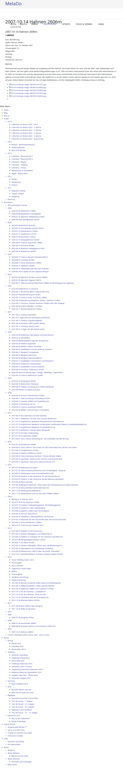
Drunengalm (17, 563)
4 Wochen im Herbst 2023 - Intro (25, 124)
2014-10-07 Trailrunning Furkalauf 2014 (27, 525)
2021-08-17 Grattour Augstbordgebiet (27, 320)
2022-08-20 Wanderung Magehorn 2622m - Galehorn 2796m (36, 300)
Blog (13, 24)
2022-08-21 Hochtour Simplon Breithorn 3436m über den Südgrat (38, 303)
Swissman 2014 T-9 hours (22, 666)
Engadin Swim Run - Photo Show (25, 675)
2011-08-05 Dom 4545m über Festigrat (27, 606)
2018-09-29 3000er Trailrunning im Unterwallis (30, 410)
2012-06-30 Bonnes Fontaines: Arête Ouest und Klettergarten (36, 583)
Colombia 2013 (17, 646)
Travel (34, 24)
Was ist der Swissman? (21, 718)
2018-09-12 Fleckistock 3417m (23, 404)
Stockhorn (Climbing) (20, 577)
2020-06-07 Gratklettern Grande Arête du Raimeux (32, 349)
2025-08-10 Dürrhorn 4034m (23, 245)
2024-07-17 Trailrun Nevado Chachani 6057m (30, 257)
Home (6, 110)
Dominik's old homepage (21, 762)
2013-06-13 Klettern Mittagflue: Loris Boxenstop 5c (32, 534)
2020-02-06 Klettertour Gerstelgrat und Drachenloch (33, 335)
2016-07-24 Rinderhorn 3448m (24, 444)
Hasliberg (15, 196)
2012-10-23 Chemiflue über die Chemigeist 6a (30, 597)
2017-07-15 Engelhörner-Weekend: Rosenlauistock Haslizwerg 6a (38, 421)
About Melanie (13, 753)
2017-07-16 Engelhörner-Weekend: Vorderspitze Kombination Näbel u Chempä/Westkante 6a (49, 424)
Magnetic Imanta (18, 191)
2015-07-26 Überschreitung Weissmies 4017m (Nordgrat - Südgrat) (38, 470)
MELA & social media (20, 756)
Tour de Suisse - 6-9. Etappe (23, 707)
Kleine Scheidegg (19, 721)
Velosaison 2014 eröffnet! (22, 710)
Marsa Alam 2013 (18, 649)
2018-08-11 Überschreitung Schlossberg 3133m (31, 398)
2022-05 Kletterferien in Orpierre (25, 289)
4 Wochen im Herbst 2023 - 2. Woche (26, 130)
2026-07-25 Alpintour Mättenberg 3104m (28, 217)
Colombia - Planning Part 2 (22, 159)
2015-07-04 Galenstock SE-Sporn (24, 467)
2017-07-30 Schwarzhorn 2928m (24, 436)
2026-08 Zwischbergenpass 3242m (25, 219)
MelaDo (13, 3)
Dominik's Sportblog (20, 655)
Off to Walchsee (18, 661)
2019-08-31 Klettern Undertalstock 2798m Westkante (33, 387)
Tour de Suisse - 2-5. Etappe (23, 704)
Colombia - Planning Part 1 (22, 156)
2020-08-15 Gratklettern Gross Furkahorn (28, 366)
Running (11, 681)
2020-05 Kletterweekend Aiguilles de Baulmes (30, 341)
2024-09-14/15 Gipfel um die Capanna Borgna (30, 271)
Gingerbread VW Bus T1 (17, 727)
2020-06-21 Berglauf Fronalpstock (25, 352)
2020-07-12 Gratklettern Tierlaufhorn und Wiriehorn (32, 361)
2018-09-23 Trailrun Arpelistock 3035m (27, 407)
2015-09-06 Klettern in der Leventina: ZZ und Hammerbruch (36, 476)
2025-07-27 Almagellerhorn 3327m (25, 240)
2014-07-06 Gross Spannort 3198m (25, 502)
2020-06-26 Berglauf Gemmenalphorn (27, 358)
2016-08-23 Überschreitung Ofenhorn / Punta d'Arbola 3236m (36, 456)
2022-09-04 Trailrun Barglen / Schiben (27, 306)
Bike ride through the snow (23, 692)
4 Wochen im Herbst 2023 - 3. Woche (26, 133)
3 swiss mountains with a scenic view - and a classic (28, 635)
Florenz (14, 185)
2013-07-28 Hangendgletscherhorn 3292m (29, 540)
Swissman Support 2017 (21, 678)
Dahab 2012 (16, 643)
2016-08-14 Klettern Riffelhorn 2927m (27, 453)
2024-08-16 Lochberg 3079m (23, 260)
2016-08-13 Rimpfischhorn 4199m (25, 450)
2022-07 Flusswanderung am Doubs (26, 294)
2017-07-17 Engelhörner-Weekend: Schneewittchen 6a (33, 427)
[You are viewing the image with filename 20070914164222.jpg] (27, 96)
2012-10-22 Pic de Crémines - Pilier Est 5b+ (29, 594)
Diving (10, 640)
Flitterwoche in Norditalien (22, 170)
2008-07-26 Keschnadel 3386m (24, 623)
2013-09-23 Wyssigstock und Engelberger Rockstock (32, 548)
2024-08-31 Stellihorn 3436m (23, 266)
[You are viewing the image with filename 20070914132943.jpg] (27, 90)
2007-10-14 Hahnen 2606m (22, 632)
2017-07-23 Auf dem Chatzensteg (25, 433)
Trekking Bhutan (18, 147)
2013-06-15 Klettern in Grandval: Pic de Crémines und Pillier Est (37, 537)
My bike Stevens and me (21, 689)
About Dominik (14, 759)
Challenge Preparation (21, 658)
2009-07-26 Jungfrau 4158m (23, 617)
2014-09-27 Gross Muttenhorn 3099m (27, 522)
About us (11, 750)
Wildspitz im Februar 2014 (22, 499)
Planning (11, 199)
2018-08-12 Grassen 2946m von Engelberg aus (30, 401)
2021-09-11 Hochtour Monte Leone (25, 326)
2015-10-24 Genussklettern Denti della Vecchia (30, 488)
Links (101, 24)
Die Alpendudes (14, 744)
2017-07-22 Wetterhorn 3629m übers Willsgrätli (31, 430)
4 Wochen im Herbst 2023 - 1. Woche (26, 127)
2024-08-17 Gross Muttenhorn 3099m (27, 263)
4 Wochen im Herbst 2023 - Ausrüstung (27, 139)
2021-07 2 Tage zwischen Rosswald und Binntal (31, 317)
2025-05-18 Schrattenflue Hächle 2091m (28, 228)
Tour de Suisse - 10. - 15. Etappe (24, 713)
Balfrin (14, 571)
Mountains (50, 24)
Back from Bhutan (19, 150)
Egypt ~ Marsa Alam (20, 173)
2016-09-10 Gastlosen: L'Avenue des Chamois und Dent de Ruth (37, 459)
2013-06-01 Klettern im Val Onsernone (27, 531)
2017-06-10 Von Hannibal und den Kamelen (29, 416)
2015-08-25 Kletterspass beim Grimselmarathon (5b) (33, 473)
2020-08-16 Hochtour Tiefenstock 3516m (28, 369)
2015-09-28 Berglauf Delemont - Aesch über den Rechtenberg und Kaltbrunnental (45, 485)
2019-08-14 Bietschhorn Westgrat (25, 384)
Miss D (23, 24)
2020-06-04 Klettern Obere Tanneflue (26, 346)
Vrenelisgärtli (17, 574)
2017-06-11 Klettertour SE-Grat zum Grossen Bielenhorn (34, 418)
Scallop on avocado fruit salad (20, 733)
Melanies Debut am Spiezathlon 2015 (27, 672)
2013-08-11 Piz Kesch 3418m (23, 542)
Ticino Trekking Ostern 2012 (23, 560)
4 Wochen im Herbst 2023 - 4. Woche (26, 136)
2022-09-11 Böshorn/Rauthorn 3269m (27, 309)
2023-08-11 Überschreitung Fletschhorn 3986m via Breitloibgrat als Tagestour (43, 283)
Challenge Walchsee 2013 (22, 664)
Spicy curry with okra (16, 730)
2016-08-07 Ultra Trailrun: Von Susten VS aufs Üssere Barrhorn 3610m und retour (44, 447)
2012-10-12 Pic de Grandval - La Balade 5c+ (29, 591)
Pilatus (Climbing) (19, 580)
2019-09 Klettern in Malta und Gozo (26, 390)
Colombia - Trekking (20, 165)
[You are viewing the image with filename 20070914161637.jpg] (27, 93)
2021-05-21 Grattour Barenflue (24, 315)
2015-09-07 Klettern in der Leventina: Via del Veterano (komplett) (38, 479)
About (10, 35)
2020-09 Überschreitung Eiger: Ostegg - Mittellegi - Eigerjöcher (37, 372)
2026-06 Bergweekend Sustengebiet (26, 214)
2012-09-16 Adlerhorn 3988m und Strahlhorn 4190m (33, 589)
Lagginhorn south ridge (21, 568)
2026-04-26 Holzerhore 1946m (24, 211)
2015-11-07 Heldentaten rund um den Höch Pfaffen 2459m (35, 493)
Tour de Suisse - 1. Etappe (22, 701)
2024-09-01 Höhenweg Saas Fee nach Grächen (30, 268)
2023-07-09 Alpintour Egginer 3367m (26, 280)
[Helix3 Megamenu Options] (117, 13)
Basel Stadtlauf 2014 (20, 684)
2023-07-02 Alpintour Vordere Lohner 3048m (29, 277)
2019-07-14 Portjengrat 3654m (24, 381)
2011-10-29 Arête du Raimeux (23, 609)
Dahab (14, 179)
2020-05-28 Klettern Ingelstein (24, 343)
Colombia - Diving (19, 168)
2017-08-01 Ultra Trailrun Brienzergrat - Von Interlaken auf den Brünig (40, 439)
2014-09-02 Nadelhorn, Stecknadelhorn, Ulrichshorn (33, 516)
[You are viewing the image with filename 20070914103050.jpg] (27, 87)
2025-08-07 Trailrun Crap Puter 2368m (27, 243)
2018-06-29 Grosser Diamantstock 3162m (28, 395)
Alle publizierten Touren (17, 205)
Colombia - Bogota (19, 162)
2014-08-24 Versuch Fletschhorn (24, 514)
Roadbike (11, 695)
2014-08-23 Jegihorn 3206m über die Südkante (30, 511)
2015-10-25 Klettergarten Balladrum (26, 490)
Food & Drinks (84, 24)
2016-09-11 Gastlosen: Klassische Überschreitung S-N (33, 462)
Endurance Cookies (15, 736)
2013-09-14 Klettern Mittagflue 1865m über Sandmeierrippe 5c (37, 545)
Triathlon (11, 652)
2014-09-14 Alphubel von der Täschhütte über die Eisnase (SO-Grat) (39, 519)
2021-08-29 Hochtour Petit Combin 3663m (28, 323)
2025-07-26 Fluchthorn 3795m (24, 237)
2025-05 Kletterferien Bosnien (24, 225)
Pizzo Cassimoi (17, 565)
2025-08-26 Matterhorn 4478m (24, 251)
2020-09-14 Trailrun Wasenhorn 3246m (27, 375)
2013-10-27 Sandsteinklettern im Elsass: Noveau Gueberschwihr (37, 554)
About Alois (12, 764)
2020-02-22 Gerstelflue (21, 338)
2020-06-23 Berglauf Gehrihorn (24, 355)
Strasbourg (16, 182)
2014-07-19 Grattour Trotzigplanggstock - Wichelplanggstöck (36, 505)
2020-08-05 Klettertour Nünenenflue (26, 364)
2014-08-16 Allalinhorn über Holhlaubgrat (28, 508)
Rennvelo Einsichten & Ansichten (25, 698)
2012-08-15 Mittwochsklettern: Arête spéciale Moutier (33, 586)
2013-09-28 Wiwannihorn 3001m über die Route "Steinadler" (36, 551)
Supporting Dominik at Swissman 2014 (27, 669)
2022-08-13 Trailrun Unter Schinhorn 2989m (29, 297)
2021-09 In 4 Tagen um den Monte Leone (28, 329)
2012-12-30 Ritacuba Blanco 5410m (26, 600)
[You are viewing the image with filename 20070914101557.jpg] (27, 84)
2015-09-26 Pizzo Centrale (22, 482)
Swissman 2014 (14, 715)
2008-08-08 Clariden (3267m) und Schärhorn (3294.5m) (33, 626)
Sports (66, 24)
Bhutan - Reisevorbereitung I (23, 144)
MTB (9, 687)
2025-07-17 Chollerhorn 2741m (24, 234)
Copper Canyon (18, 193)
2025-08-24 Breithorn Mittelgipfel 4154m (28, 248)
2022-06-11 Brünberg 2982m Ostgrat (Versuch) (30, 292)
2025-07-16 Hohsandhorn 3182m (25, 231)
